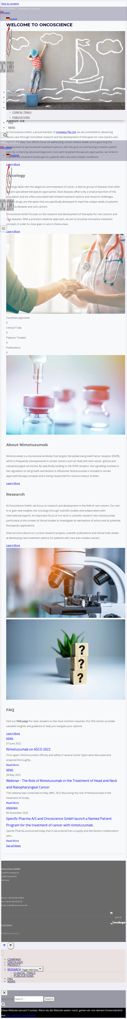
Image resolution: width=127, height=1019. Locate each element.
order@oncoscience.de (29, 8)
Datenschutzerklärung (22, 1015)
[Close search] (4, 992)
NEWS (11, 127)
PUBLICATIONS (21, 117)
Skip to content (10, 3)
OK (7, 1015)
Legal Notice (6, 925)
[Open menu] (3, 228)
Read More (12, 765)
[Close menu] (2, 952)
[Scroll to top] (4, 946)
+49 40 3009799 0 (7, 8)
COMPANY (14, 92)
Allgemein (12, 808)
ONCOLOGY (15, 97)
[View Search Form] (4, 135)
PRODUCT (14, 102)
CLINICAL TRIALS (22, 112)
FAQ (10, 122)
